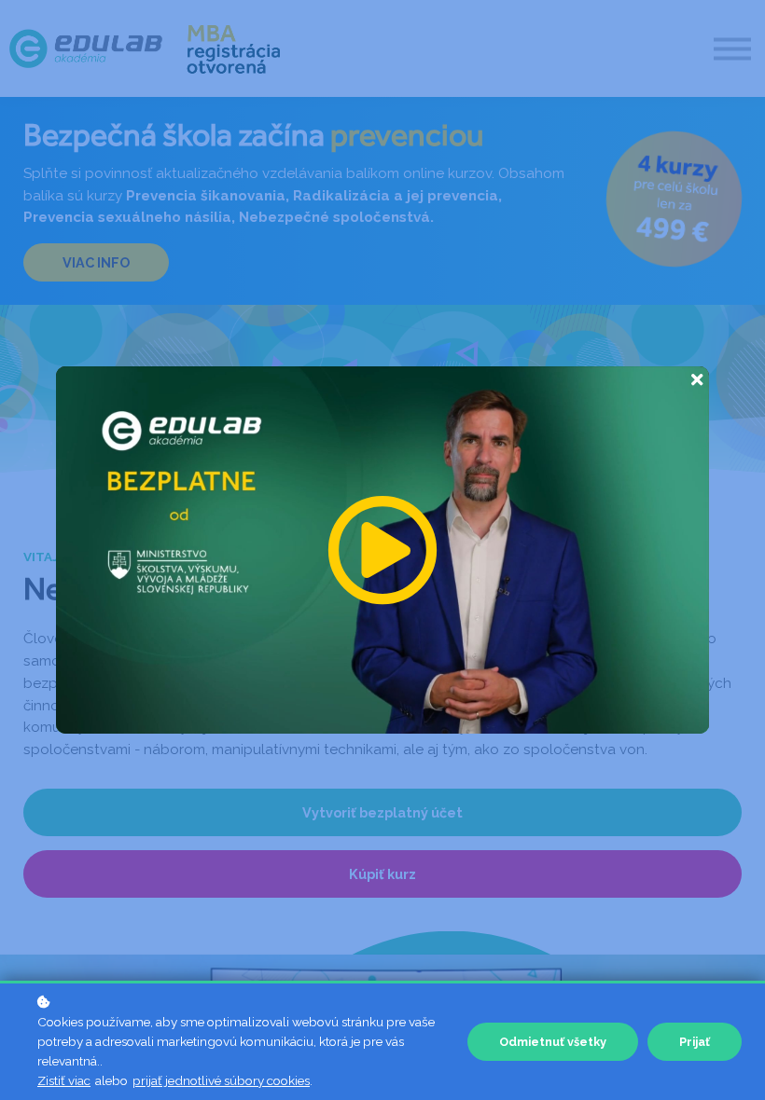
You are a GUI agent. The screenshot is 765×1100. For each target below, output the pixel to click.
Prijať (694, 1042)
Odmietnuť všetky (552, 1042)
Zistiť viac (63, 1080)
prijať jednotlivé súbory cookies (221, 1080)
